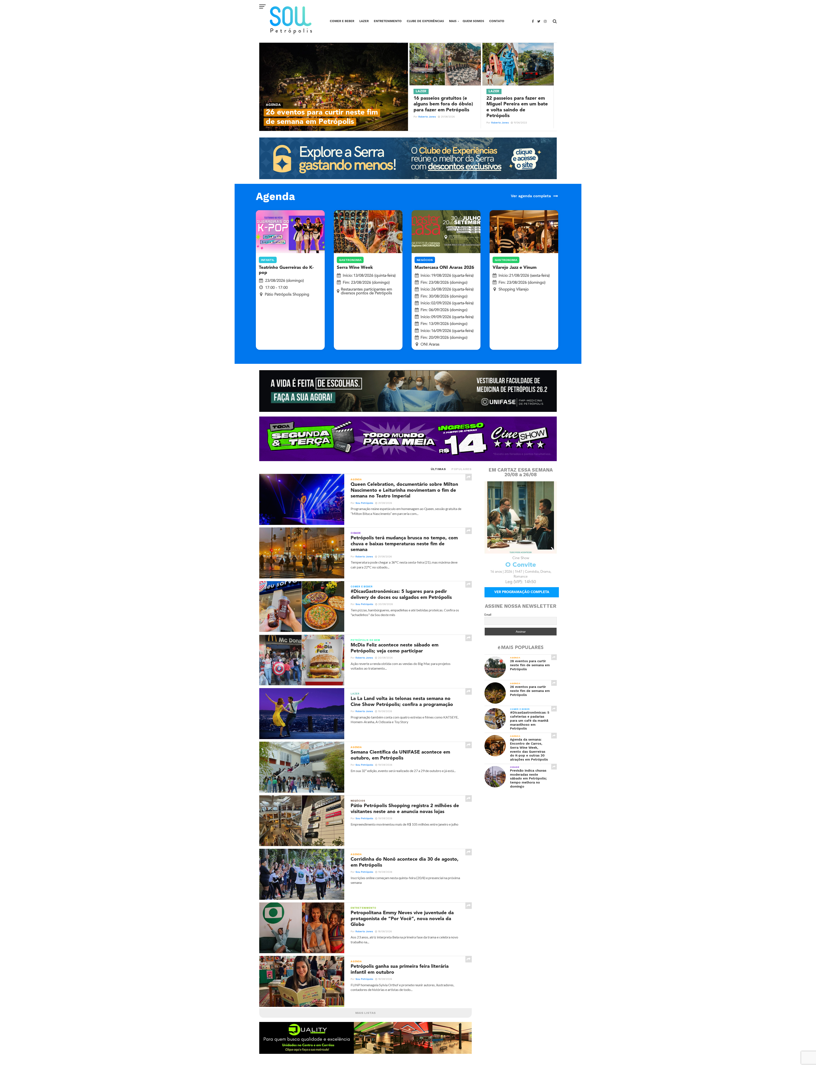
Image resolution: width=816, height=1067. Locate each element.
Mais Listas (365, 1013)
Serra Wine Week (355, 267)
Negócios (425, 260)
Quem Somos (473, 21)
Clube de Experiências (425, 21)
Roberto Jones (427, 116)
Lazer (364, 21)
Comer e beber (342, 21)
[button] (489, 549)
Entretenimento (388, 21)
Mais (452, 21)
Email (487, 620)
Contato (496, 21)
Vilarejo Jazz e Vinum (515, 267)
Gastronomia (350, 260)
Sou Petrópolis (364, 503)
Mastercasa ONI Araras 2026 (444, 267)
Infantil (268, 260)
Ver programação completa (521, 598)
